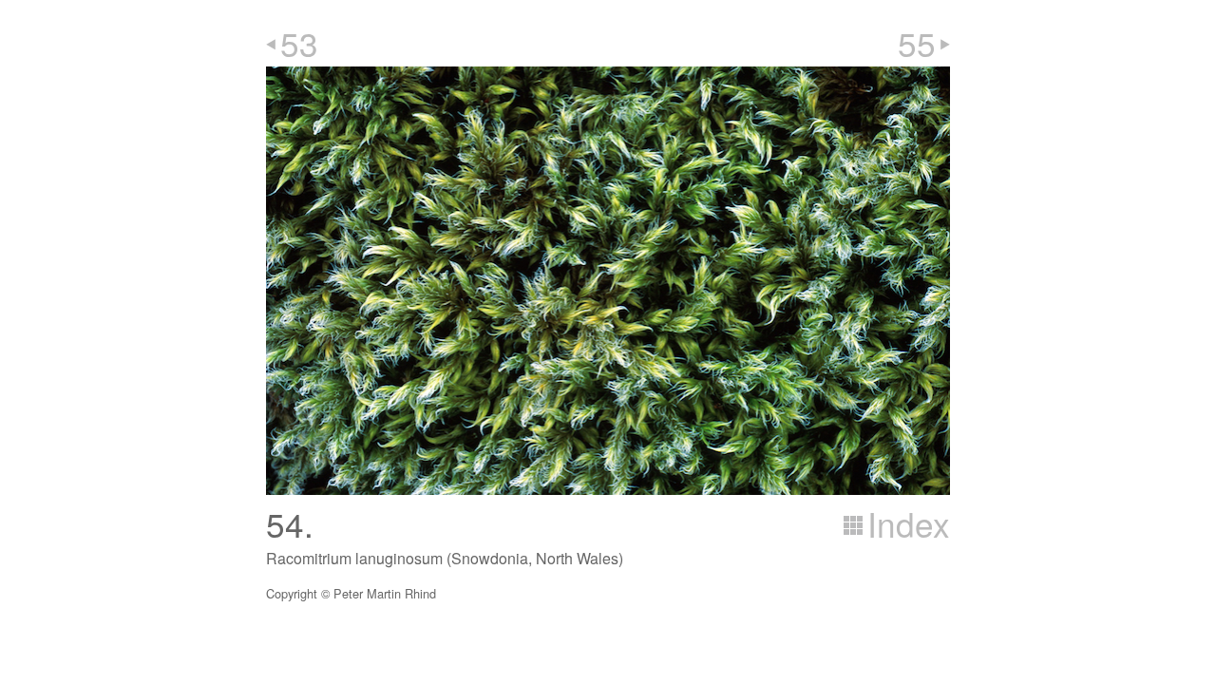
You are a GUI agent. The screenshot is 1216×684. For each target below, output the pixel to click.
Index (908, 523)
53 (299, 42)
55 (917, 42)
